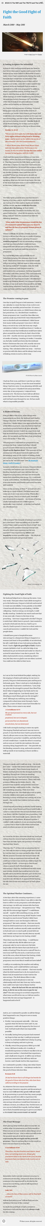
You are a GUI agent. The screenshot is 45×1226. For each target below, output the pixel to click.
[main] (22, 17)
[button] (2, 3)
